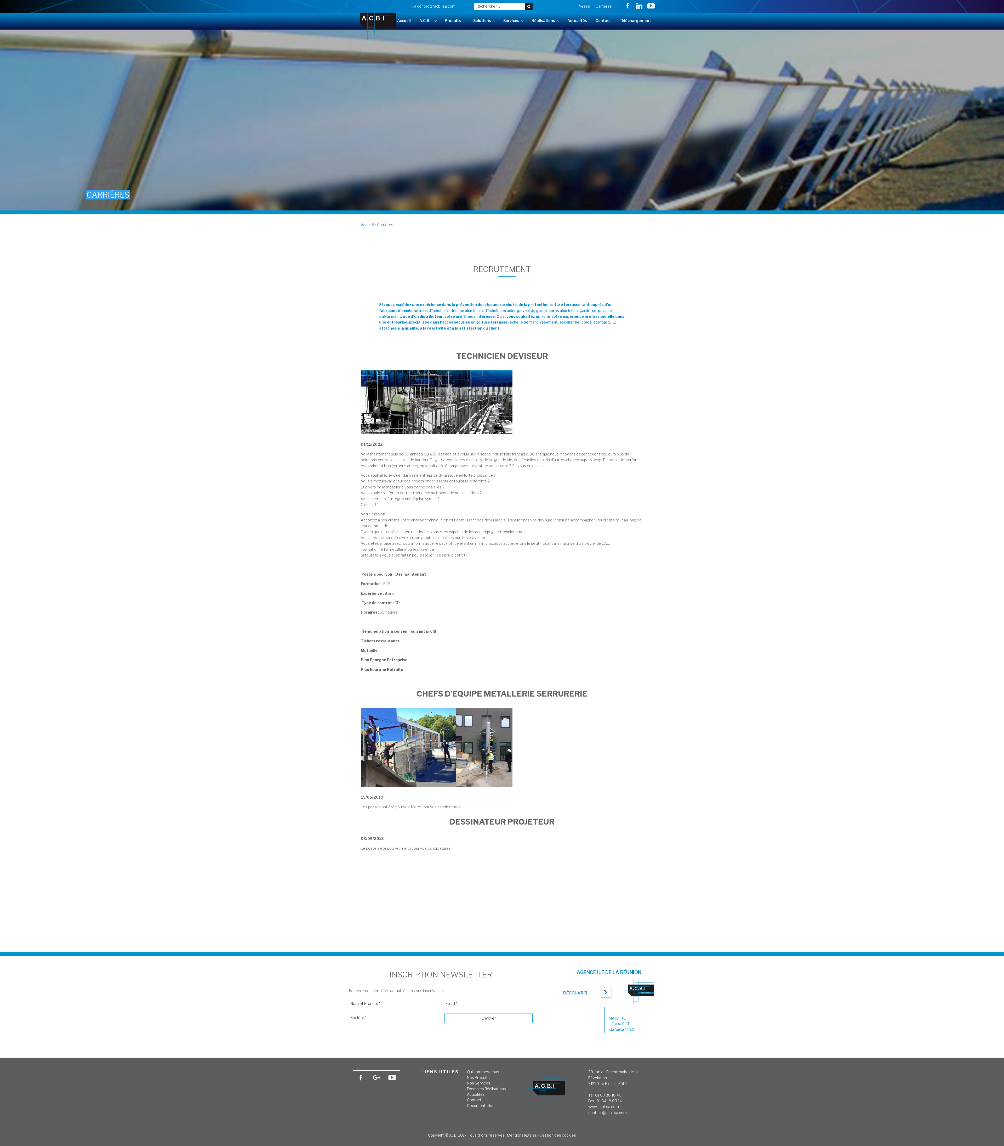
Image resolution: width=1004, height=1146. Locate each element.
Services (511, 20)
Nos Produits (478, 1077)
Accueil (404, 20)
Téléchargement (635, 20)
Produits (453, 20)
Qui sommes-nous (483, 1072)
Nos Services (478, 1083)
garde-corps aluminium (557, 310)
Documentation (480, 1105)
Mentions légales (522, 1135)
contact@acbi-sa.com (435, 6)
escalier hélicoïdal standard (584, 322)
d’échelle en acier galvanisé (509, 310)
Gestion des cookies (558, 1135)
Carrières (604, 6)
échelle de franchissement (534, 322)
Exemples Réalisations (486, 1089)
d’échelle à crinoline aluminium (456, 310)
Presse (584, 6)
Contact (603, 20)
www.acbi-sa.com (603, 1106)
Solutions (482, 20)
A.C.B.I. (425, 20)
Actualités (577, 20)
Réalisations (543, 20)
